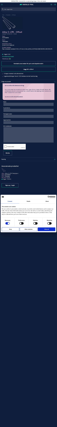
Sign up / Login (10, 185)
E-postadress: (6, 107)
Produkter (8, 14)
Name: (4, 101)
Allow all (46, 229)
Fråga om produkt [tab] (6, 81)
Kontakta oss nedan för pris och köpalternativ (28, 63)
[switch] (21, 223)
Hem (3, 14)
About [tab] (47, 201)
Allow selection (29, 229)
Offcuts (14, 14)
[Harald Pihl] (26, 4)
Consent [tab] (10, 201)
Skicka (8, 153)
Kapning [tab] (3, 159)
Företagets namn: (7, 113)
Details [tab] (28, 201)
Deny (10, 229)
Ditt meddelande (7, 126)
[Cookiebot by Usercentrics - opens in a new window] (48, 197)
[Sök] (2, 9)
